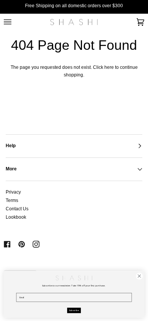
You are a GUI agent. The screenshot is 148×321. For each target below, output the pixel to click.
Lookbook (16, 217)
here (109, 67)
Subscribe (74, 310)
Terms (12, 200)
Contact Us (17, 208)
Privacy (13, 192)
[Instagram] (36, 244)
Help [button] (11, 145)
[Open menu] (15, 22)
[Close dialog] (139, 276)
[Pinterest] (21, 244)
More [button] (11, 169)
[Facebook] (7, 244)
